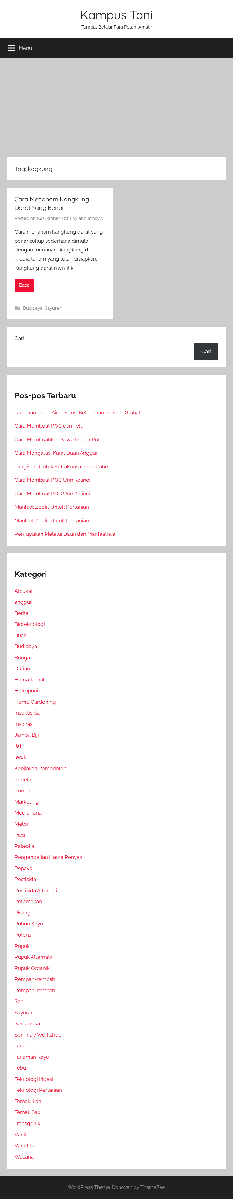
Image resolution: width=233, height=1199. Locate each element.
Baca (24, 285)
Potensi (23, 935)
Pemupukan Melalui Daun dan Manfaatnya (65, 534)
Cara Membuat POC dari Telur (50, 426)
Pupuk (22, 946)
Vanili (21, 1135)
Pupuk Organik (32, 968)
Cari (19, 338)
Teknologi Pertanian (38, 1090)
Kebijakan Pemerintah (40, 768)
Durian (22, 668)
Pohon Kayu (29, 924)
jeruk (20, 757)
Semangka (27, 1023)
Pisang (23, 913)
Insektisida (27, 713)
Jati (19, 746)
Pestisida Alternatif (37, 890)
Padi (20, 835)
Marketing (27, 802)
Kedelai (23, 780)
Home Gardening (35, 702)
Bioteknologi (30, 624)
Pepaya (23, 868)
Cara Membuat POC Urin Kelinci (52, 480)
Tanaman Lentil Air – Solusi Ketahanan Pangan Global (77, 412)
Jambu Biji (27, 735)
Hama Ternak (30, 680)
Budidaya (32, 308)
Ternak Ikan (28, 1101)
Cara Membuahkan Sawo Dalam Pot (57, 439)
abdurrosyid (91, 218)
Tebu (20, 1068)
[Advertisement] (116, 107)
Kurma (22, 790)
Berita (22, 613)
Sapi (20, 1001)
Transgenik (27, 1123)
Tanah (22, 1046)
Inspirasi (24, 724)
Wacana (24, 1157)
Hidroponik (28, 691)
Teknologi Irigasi (34, 1079)
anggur (23, 602)
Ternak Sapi (28, 1112)
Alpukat (24, 591)
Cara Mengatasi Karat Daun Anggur (56, 453)
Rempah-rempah (35, 979)
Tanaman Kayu (32, 1057)
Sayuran (53, 308)
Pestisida (25, 879)
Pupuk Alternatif (34, 957)
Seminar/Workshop (38, 1035)
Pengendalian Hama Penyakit (50, 857)
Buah (21, 635)
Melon (22, 824)
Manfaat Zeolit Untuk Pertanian (52, 507)
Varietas (24, 1146)
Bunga (22, 657)
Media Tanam (30, 813)
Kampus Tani (116, 14)
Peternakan (28, 901)
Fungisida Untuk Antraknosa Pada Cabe (61, 466)
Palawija (24, 846)
